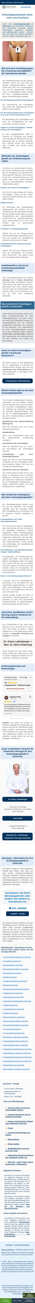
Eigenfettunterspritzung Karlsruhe (16, 989)
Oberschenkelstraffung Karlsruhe (16, 1025)
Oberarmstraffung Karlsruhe (14, 1017)
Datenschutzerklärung (21, 1245)
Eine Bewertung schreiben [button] (15, 689)
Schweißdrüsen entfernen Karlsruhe (17, 1053)
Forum (10, 1128)
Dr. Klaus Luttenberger (17, 799)
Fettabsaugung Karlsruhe (13, 993)
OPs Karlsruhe (18, 2)
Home (3, 2)
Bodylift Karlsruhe (10, 977)
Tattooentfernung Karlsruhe (13, 1065)
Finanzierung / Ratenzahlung (18, 381)
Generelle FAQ (26, 7)
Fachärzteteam (24, 1222)
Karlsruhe (9, 2)
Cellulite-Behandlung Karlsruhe (15, 981)
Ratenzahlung (13, 1139)
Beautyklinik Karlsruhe (11, 1275)
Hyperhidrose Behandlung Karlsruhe (17, 1001)
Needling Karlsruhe (10, 1013)
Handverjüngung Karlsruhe (13, 997)
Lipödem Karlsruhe (10, 1005)
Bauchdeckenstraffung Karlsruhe (15, 969)
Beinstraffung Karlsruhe (12, 973)
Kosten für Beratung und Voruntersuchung (17, 1206)
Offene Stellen (13, 1144)
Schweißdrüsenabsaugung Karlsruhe (17, 1057)
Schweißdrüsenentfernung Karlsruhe (17, 1061)
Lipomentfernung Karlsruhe (13, 1009)
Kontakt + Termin (18, 914)
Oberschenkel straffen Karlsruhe (15, 1021)
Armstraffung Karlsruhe (12, 961)
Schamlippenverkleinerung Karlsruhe (17, 1049)
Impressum (9, 1245)
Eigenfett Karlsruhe (10, 985)
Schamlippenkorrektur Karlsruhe (15, 1045)
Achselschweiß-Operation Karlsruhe (17, 957)
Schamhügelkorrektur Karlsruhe (15, 1041)
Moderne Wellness (8, 1250)
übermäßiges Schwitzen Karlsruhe (16, 1069)
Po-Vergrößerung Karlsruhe (13, 1033)
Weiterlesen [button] (8, 713)
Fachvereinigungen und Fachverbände (17, 1234)
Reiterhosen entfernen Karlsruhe (15, 1037)
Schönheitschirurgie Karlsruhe (13, 1280)
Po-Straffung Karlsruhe (12, 1029)
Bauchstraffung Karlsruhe (13, 965)
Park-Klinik (17, 818)
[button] (23, 677)
